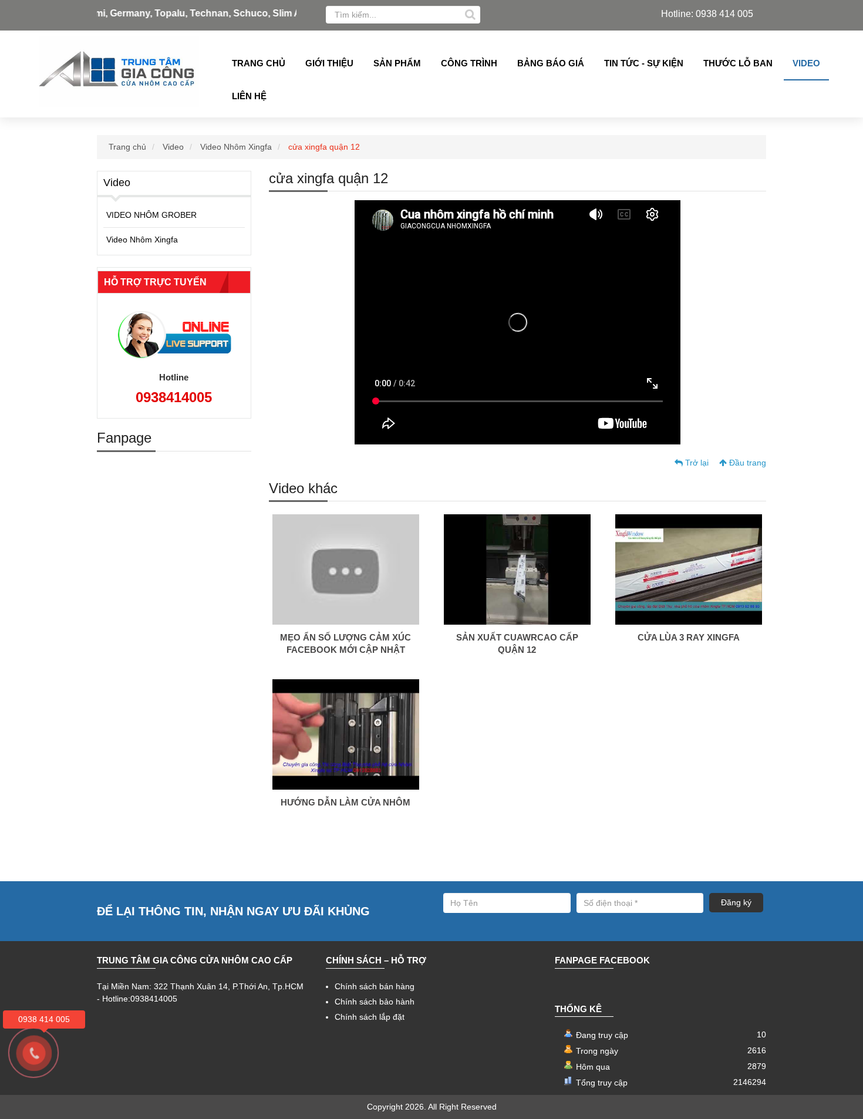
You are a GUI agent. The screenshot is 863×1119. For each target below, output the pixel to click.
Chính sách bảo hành (374, 1001)
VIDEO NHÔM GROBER (151, 215)
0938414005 (174, 397)
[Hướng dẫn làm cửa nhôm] (345, 734)
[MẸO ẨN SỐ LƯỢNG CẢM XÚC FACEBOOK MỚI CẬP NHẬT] (345, 569)
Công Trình (469, 63)
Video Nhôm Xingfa (236, 146)
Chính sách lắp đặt (369, 1017)
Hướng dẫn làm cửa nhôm (345, 802)
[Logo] (118, 71)
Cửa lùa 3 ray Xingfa (689, 637)
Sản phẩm (397, 63)
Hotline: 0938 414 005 (707, 14)
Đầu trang (746, 462)
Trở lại (696, 462)
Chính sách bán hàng (374, 986)
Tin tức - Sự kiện (643, 63)
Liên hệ (249, 96)
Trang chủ (258, 63)
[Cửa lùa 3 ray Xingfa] (688, 569)
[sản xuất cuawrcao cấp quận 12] (517, 569)
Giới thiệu (329, 63)
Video (806, 63)
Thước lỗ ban (738, 63)
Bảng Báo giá (550, 63)
